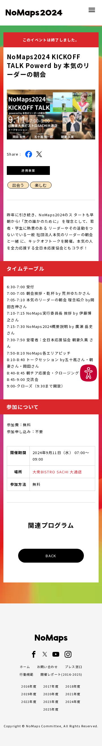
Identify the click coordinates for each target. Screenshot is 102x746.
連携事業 (28, 170)
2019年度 (29, 694)
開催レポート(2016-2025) (61, 674)
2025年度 (51, 709)
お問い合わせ (47, 666)
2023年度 (51, 701)
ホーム (25, 666)
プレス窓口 (73, 666)
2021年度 (73, 694)
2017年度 (51, 686)
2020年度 (51, 694)
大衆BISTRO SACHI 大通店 (57, 471)
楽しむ (41, 185)
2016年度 (29, 686)
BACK (51, 555)
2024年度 (73, 701)
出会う (18, 185)
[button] (88, 373)
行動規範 (26, 674)
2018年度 (73, 686)
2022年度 (29, 701)
